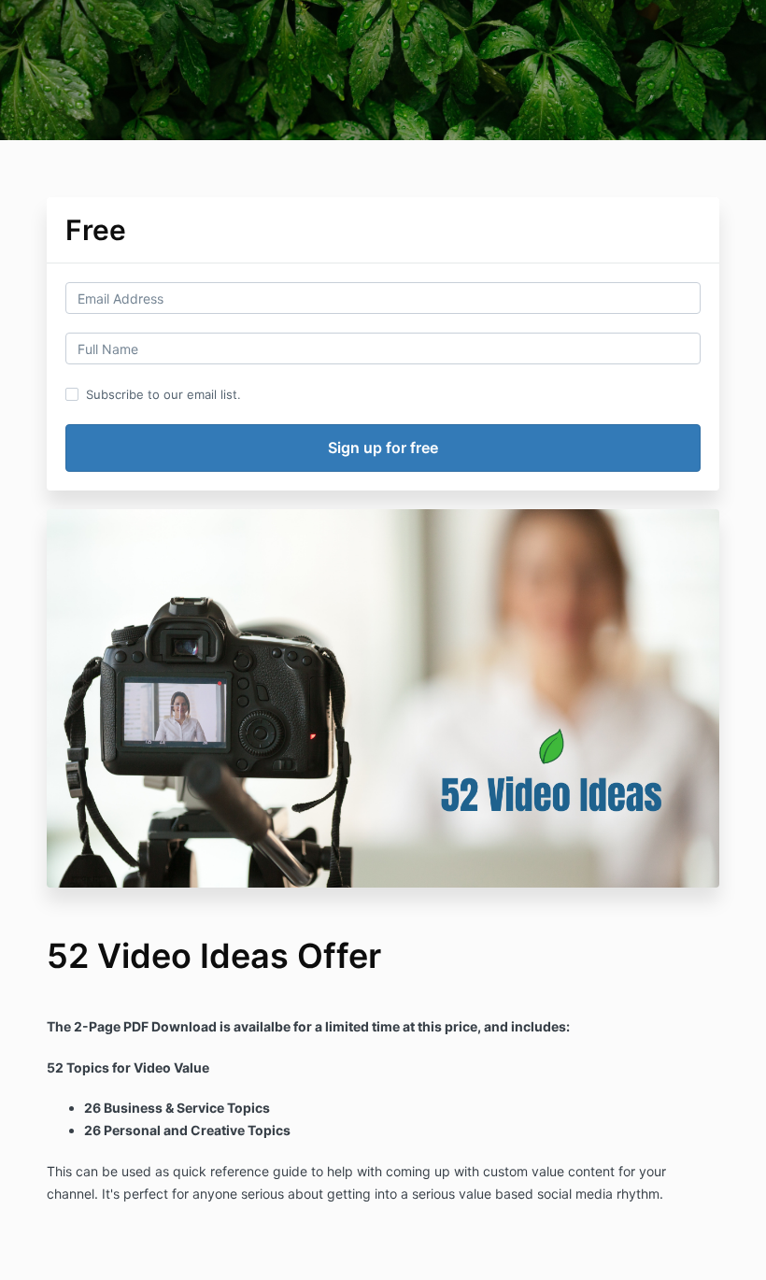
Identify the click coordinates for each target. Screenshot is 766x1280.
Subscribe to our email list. (163, 394)
